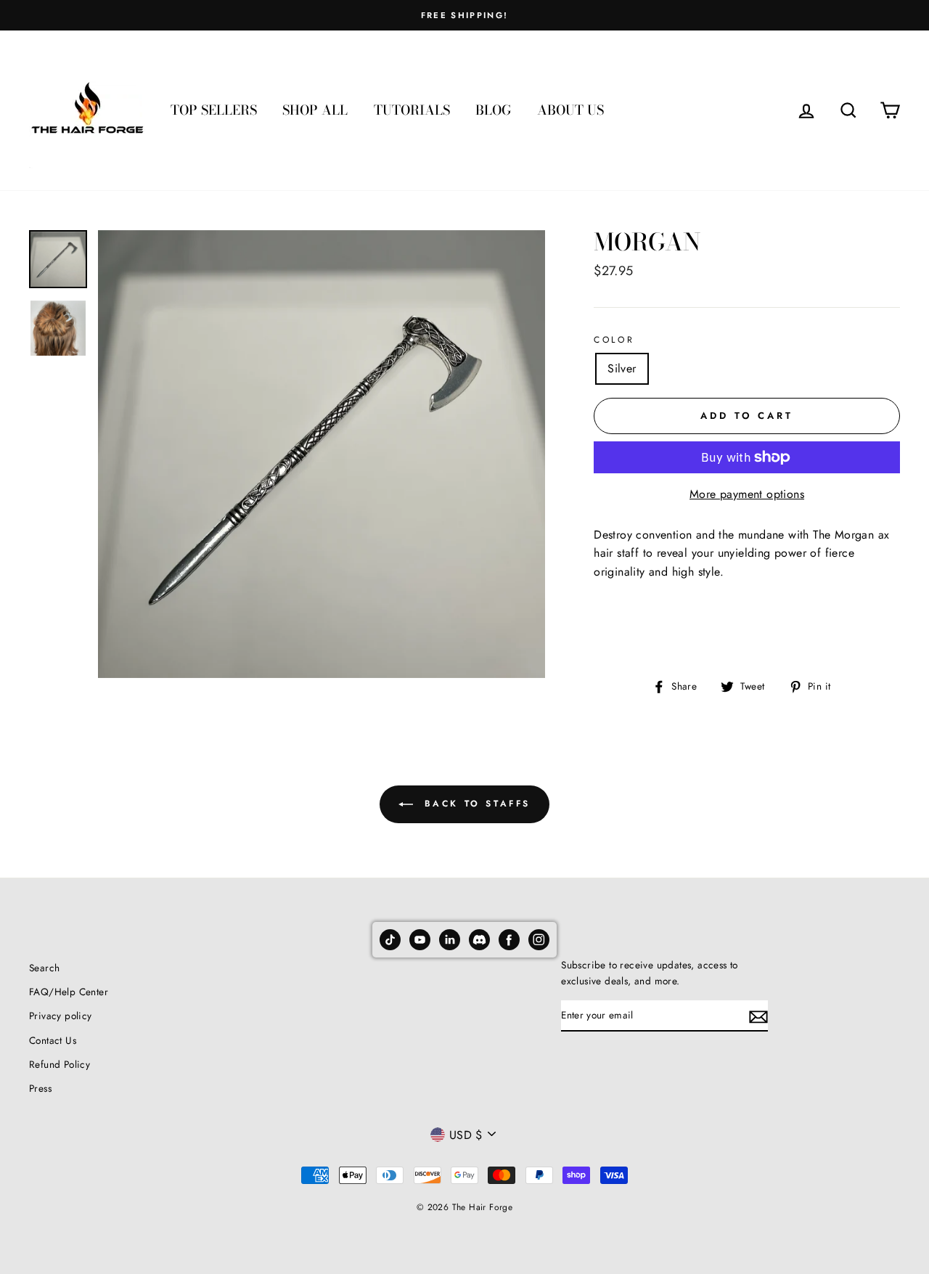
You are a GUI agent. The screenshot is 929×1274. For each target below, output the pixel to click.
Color (614, 339)
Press (40, 1088)
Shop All (315, 110)
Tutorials (412, 110)
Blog (493, 110)
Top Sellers (214, 110)
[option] (464, 15)
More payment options (746, 494)
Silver (621, 368)
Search (44, 967)
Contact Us (52, 1040)
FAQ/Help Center (68, 991)
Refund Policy (59, 1064)
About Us (570, 110)
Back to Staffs (475, 803)
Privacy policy (60, 1015)
